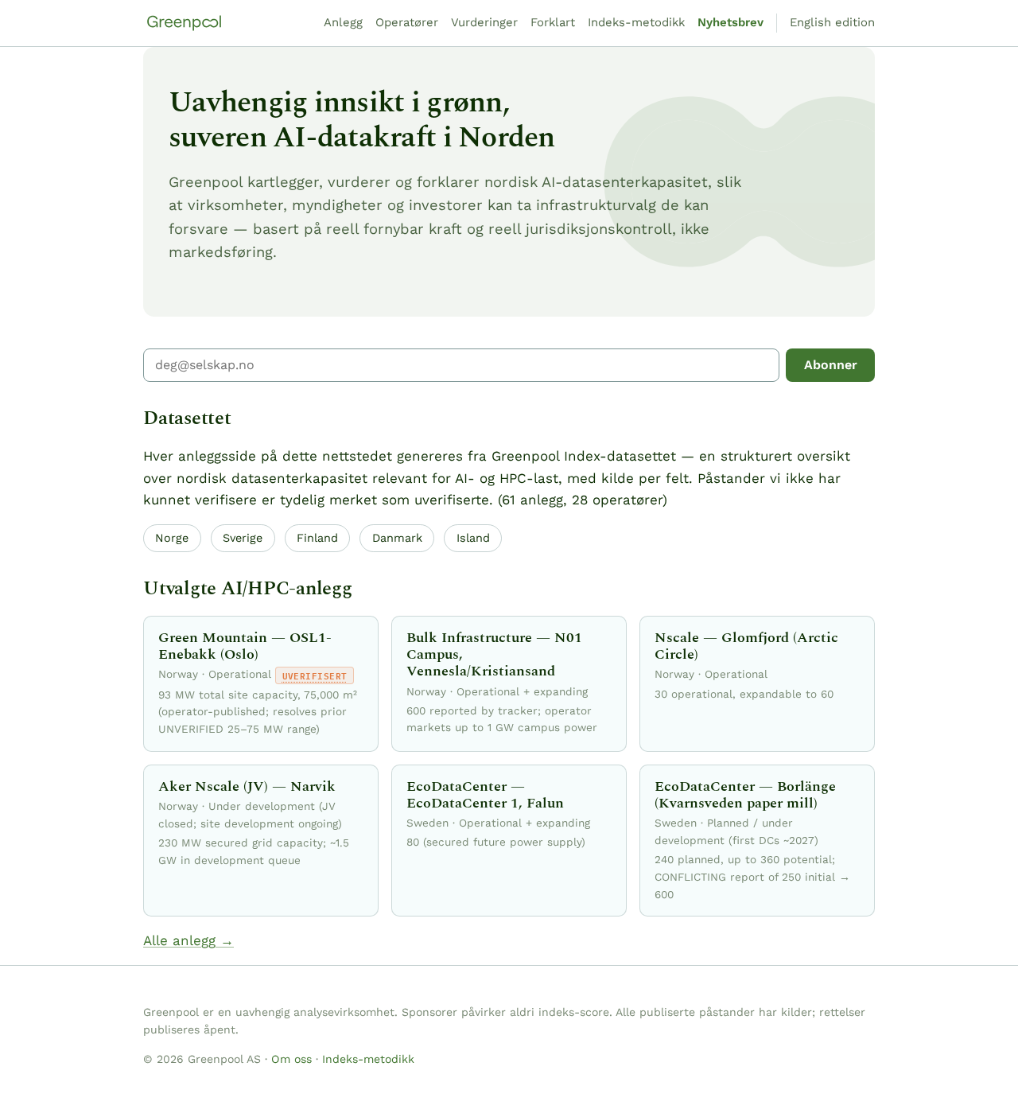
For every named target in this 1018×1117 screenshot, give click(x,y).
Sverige (242, 537)
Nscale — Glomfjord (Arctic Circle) (746, 646)
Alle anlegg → (188, 940)
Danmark (397, 537)
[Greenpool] (184, 23)
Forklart (552, 22)
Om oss (291, 1059)
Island (473, 537)
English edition (832, 22)
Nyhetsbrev (730, 22)
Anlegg (343, 22)
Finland (317, 537)
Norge (171, 537)
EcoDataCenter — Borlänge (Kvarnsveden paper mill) (745, 795)
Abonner (830, 364)
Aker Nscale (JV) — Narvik (247, 786)
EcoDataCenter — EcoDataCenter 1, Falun (485, 795)
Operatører (406, 22)
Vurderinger (484, 22)
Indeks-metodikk (636, 22)
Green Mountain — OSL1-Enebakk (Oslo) (245, 646)
